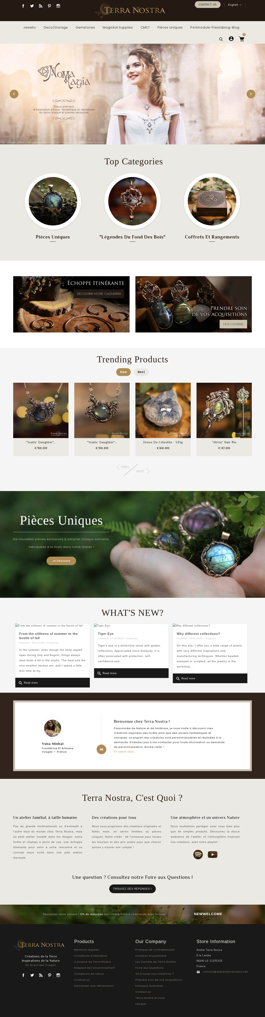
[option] (132, 94)
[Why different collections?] (210, 626)
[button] (14, 94)
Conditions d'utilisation (90, 956)
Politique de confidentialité (154, 950)
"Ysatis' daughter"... (41, 442)
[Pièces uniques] (53, 201)
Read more (28, 683)
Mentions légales (86, 950)
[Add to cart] (30, 406)
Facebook (23, 6)
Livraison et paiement (150, 956)
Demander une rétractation (94, 986)
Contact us (208, 4)
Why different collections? (198, 633)
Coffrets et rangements (212, 236)
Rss (41, 975)
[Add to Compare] (41, 406)
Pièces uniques (53, 236)
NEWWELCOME (208, 914)
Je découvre (61, 561)
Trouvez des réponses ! (132, 888)
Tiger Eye (106, 633)
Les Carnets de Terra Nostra (155, 962)
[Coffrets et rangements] (212, 201)
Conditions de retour (89, 974)
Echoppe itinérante (149, 986)
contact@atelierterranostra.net (225, 972)
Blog (40, 6)
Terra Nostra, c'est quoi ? (132, 798)
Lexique (140, 1004)
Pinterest (49, 6)
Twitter (32, 6)
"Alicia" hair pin (224, 442)
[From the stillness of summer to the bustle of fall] (52, 626)
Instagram (58, 6)
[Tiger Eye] (131, 626)
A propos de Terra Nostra (92, 962)
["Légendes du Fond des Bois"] (132, 201)
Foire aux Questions (149, 968)
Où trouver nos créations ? (154, 974)
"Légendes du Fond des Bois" (132, 236)
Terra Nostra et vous (150, 998)
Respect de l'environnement (94, 968)
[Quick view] (51, 418)
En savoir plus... (125, 751)
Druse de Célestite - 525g (163, 442)
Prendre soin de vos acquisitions (159, 980)
